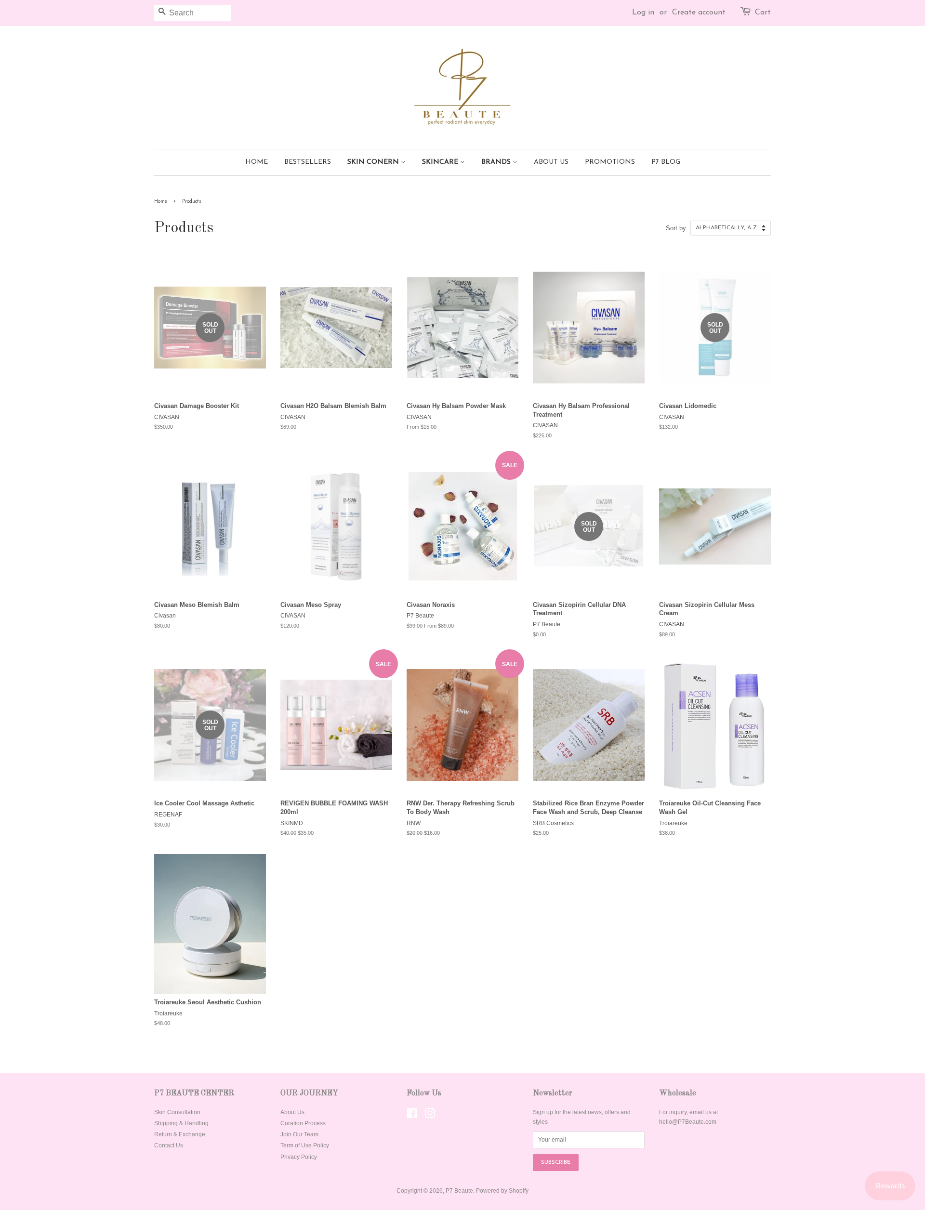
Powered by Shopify (502, 1190)
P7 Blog (665, 162)
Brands (497, 162)
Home (256, 162)
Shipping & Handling (181, 1123)
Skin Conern (374, 162)
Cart (763, 12)
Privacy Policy (298, 1157)
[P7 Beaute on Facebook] (412, 1115)
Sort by (676, 228)
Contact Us (168, 1145)
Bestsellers (307, 162)
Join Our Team (299, 1134)
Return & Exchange (179, 1134)
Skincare (441, 162)
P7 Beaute (459, 1190)
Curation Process (303, 1123)
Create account (699, 12)
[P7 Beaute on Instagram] (429, 1115)
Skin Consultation (177, 1112)
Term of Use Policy (304, 1145)
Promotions (610, 162)
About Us (551, 162)
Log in (643, 12)
